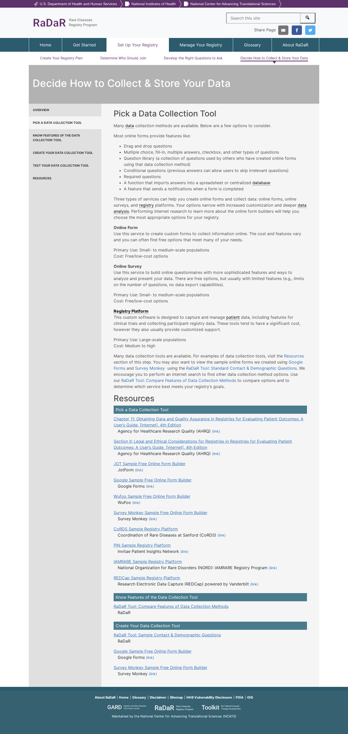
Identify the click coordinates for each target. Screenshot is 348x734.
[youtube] (174, 723)
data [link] (129, 125)
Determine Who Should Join (123, 58)
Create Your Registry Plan (61, 58)
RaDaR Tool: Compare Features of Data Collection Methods (178, 380)
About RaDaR (295, 44)
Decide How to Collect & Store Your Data (274, 58)
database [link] (261, 182)
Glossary (252, 44)
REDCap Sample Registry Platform (147, 577)
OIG (250, 697)
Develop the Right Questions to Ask (193, 58)
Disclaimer (158, 697)
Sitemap (176, 697)
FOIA (240, 697)
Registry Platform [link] (131, 311)
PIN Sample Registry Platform (142, 545)
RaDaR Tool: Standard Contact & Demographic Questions (241, 368)
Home (45, 44)
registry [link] (146, 205)
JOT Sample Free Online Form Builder (149, 463)
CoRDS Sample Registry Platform (146, 528)
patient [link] (233, 317)
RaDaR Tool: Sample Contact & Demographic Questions (167, 634)
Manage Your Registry (201, 44)
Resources (294, 355)
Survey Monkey (150, 368)
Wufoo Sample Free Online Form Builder (152, 496)
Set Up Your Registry (137, 44)
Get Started (84, 44)
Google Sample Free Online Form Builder (153, 480)
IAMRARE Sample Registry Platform (148, 561)
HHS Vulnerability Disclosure (209, 697)
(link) (216, 431)
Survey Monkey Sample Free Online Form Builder (160, 512)
